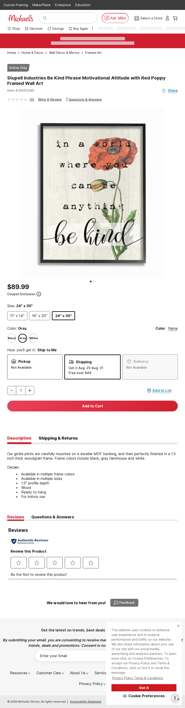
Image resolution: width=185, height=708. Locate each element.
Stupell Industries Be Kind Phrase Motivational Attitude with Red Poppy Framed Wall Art (86, 80)
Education (82, 5)
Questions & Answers (85, 99)
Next (181, 193)
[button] (144, 695)
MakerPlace (41, 5)
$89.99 (18, 286)
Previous (4, 193)
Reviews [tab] (15, 517)
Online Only (18, 68)
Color (160, 328)
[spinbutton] (20, 390)
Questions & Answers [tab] (52, 517)
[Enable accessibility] (175, 698)
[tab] (19, 438)
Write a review (50, 99)
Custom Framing (16, 5)
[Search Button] (45, 18)
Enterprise (63, 5)
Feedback (127, 602)
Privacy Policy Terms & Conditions (137, 678)
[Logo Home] (20, 18)
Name (173, 328)
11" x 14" (17, 315)
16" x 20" (39, 315)
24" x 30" (63, 315)
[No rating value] (18, 99)
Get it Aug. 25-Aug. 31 (86, 368)
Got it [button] (144, 687)
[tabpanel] (92, 471)
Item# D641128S (20, 90)
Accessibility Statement (85, 701)
